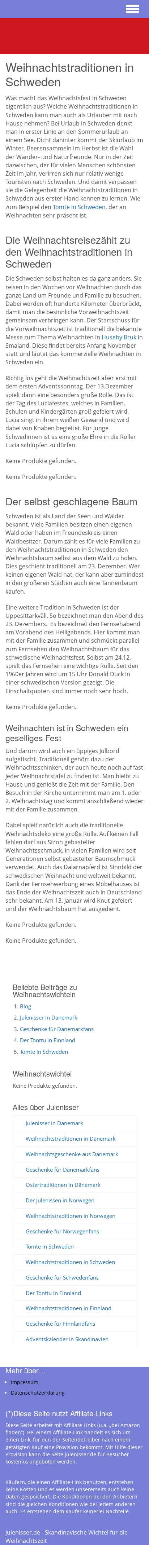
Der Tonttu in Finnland (47, 1040)
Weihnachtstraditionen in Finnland (68, 1308)
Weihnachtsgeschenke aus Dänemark (72, 1154)
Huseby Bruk (119, 337)
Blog (25, 1006)
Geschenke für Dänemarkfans (57, 1029)
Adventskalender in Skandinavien (67, 1339)
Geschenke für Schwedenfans (62, 1277)
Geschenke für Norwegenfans (62, 1231)
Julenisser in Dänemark (48, 1017)
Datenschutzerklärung (38, 1392)
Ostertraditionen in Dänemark (63, 1184)
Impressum (24, 1382)
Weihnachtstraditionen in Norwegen (70, 1215)
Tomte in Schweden (79, 207)
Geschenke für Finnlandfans (60, 1323)
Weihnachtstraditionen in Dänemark (71, 1138)
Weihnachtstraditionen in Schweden (70, 1262)
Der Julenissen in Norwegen (60, 1200)
